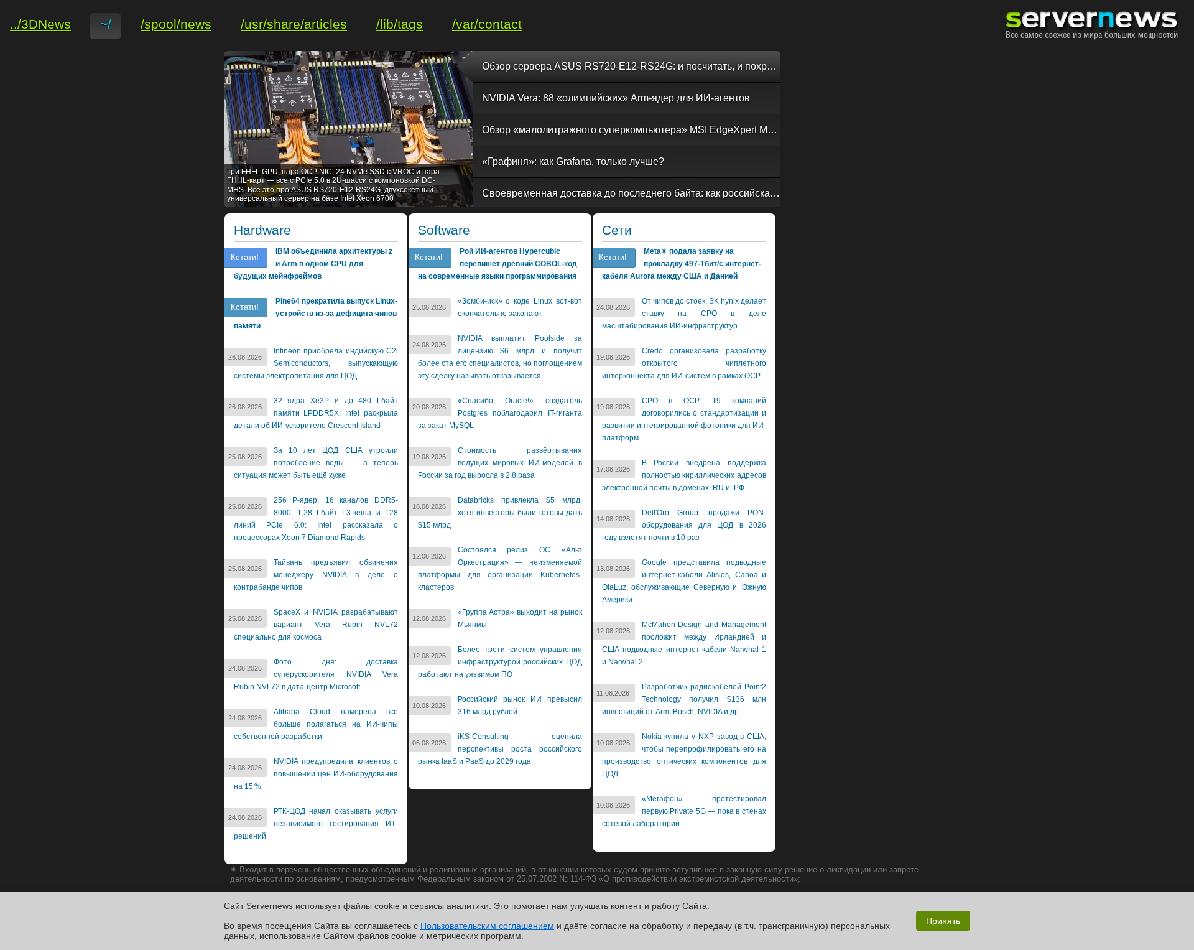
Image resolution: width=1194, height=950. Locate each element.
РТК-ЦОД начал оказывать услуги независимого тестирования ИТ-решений (316, 824)
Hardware (262, 230)
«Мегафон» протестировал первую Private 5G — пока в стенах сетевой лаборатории (684, 811)
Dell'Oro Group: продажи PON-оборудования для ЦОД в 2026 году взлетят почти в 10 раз (684, 525)
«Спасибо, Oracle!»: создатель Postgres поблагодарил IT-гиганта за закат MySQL (500, 413)
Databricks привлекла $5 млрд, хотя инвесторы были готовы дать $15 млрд (500, 512)
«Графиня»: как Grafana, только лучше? (573, 161)
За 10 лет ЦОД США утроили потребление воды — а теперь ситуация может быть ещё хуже (316, 463)
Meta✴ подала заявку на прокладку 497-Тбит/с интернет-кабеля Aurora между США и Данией (681, 264)
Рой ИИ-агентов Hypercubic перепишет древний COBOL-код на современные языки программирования (497, 264)
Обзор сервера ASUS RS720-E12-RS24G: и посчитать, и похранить (631, 66)
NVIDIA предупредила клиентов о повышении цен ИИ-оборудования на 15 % (316, 774)
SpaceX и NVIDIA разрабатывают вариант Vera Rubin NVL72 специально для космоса (316, 624)
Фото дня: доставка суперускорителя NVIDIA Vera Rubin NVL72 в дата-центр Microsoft (316, 674)
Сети (617, 230)
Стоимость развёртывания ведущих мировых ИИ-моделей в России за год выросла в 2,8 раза (500, 463)
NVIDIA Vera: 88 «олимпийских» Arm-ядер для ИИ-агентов (616, 98)
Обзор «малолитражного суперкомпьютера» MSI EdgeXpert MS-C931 (631, 129)
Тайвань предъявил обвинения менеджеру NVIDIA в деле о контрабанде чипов (316, 575)
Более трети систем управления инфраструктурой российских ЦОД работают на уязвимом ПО (500, 662)
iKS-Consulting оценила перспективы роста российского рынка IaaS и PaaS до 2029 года (500, 749)
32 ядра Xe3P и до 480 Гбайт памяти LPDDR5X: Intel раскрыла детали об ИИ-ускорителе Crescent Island (316, 413)
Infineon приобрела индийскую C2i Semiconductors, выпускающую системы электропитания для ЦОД (316, 363)
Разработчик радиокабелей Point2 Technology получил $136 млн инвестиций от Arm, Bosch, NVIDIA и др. (684, 699)
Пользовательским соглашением (487, 926)
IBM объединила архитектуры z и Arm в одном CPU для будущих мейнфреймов (313, 264)
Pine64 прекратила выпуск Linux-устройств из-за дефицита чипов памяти (315, 313)
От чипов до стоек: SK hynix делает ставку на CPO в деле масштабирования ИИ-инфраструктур (684, 313)
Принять (943, 921)
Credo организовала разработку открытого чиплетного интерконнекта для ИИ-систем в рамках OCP (684, 363)
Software (444, 230)
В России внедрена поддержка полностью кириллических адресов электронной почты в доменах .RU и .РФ (684, 475)
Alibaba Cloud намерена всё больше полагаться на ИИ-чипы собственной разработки (316, 724)
